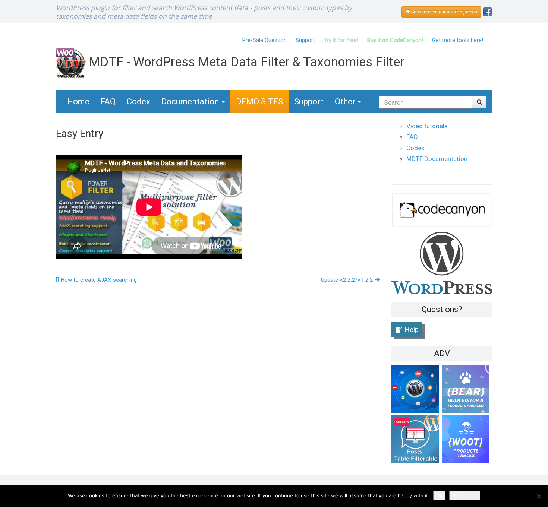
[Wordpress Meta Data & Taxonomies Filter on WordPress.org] (441, 262)
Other (346, 101)
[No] (538, 496)
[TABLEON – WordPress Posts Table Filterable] (416, 440)
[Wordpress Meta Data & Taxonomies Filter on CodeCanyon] (441, 209)
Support (305, 40)
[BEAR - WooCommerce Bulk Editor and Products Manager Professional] (467, 390)
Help (412, 329)
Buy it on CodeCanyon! (395, 40)
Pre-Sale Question (264, 40)
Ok (439, 495)
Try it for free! (341, 40)
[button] (479, 102)
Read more (464, 495)
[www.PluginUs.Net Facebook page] (487, 11)
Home (78, 101)
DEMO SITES (259, 101)
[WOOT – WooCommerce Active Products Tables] (467, 440)
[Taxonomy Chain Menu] (416, 390)
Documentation (191, 101)
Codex (138, 101)
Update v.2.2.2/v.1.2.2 (348, 279)
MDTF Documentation (436, 158)
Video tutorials (427, 126)
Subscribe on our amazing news (443, 12)
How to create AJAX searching (98, 279)
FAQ (108, 101)
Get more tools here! (457, 40)
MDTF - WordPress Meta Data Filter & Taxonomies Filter (245, 61)
